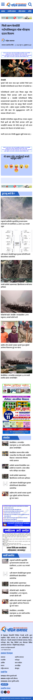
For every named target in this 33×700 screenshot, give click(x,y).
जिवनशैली (2, 218)
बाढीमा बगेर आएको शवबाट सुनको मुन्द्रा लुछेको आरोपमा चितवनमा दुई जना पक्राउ (15, 346)
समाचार (3, 11)
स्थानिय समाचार (12, 11)
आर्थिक (29, 11)
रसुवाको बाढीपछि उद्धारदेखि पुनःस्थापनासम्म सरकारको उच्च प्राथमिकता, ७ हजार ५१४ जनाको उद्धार (15, 224)
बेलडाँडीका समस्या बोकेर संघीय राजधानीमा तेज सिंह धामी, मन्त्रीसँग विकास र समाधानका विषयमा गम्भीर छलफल (20, 456)
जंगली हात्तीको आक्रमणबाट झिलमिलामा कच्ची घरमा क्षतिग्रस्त (16, 285)
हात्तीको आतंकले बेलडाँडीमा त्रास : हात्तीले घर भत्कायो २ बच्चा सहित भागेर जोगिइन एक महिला (20, 468)
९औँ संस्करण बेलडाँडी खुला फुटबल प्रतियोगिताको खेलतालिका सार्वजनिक (15, 255)
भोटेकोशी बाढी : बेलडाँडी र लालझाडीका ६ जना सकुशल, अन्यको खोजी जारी (15, 316)
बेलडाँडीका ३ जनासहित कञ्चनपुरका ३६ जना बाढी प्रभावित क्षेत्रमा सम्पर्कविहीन (15, 376)
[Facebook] (2, 692)
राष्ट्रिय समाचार (21, 11)
